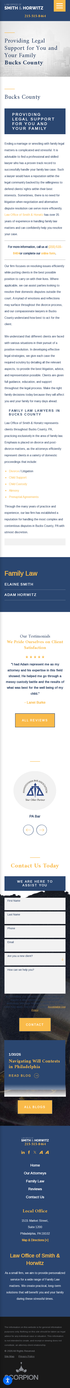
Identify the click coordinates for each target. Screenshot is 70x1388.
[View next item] (41, 830)
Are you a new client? (20, 955)
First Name (13, 900)
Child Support (18, 477)
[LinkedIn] (23, 1152)
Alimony (14, 490)
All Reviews (35, 720)
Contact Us (35, 1197)
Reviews (35, 1189)
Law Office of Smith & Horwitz (23, 214)
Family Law (35, 1181)
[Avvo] (41, 1152)
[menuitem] (35, 584)
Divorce (14, 471)
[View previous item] (28, 830)
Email (10, 942)
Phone (11, 928)
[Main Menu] (59, 6)
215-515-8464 (35, 16)
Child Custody (18, 484)
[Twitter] (35, 1152)
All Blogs (35, 1107)
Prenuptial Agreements (24, 497)
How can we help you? (20, 969)
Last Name (13, 914)
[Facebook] (29, 1152)
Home (35, 1165)
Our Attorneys (35, 1173)
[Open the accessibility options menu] (7, 1380)
